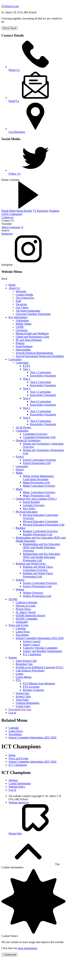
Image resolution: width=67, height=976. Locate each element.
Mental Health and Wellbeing (32, 333)
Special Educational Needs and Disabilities (40, 356)
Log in (12, 712)
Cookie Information (20, 783)
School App (22, 693)
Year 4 (26, 398)
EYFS (26, 365)
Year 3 (26, 388)
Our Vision (22, 307)
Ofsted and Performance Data (32, 336)
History (20, 469)
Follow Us (15, 173)
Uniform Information (27, 702)
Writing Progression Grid (37, 595)
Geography (22, 466)
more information (27, 948)
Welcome (21, 291)
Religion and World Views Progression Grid (38, 575)
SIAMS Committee (27, 618)
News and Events (18, 625)
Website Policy (17, 786)
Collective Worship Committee (40, 647)
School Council (31, 641)
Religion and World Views (31, 563)
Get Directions (17, 131)
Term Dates (22, 699)
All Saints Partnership (28, 310)
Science (20, 579)
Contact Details (24, 294)
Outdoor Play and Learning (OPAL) (36, 498)
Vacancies (21, 304)
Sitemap (13, 780)
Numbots (54, 210)
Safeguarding (23, 349)
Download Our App (20, 709)
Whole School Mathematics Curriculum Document (38, 477)
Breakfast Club (24, 664)
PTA (18, 680)
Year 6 (26, 417)
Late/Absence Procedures (30, 670)
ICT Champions (32, 654)
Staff (18, 301)
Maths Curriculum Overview (39, 485)
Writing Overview (33, 592)
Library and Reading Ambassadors (42, 651)
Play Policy (29, 508)
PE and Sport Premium (29, 339)
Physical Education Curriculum (40, 521)
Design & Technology (28, 440)
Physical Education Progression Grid (43, 524)
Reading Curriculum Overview (40, 531)
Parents (13, 657)
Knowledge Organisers (43, 375)
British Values (23, 323)
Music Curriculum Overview (39, 492)
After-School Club (26, 660)
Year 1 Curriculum (40, 372)
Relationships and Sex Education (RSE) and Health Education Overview (41, 547)
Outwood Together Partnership (33, 313)
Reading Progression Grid (37, 534)
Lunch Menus (23, 677)
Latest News (23, 631)
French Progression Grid (37, 463)
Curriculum (15, 359)
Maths (19, 472)
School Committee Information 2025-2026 (40, 638)
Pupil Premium (24, 346)
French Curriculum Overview (39, 459)
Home (12, 284)
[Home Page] (10, 6)
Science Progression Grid (37, 586)
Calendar (21, 628)
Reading (20, 527)
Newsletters (22, 634)
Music (19, 489)
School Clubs (23, 696)
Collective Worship (26, 602)
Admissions (22, 320)
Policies (20, 343)
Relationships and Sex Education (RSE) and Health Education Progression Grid (41, 557)
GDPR (20, 326)
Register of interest (33, 689)
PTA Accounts (31, 686)
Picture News (23, 608)
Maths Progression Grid (36, 482)
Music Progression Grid (36, 495)
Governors (22, 330)
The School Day (25, 297)
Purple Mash (8, 210)
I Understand (9, 954)
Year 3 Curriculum (40, 391)
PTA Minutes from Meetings (39, 683)
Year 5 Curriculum (40, 411)
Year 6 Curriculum (40, 420)
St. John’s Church (26, 612)
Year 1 (26, 369)
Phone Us (14, 69)
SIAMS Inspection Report (30, 615)
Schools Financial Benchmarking (34, 352)
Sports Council (31, 644)
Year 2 (26, 378)
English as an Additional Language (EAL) (39, 667)
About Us (14, 288)
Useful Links (23, 706)
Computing (22, 430)
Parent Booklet (31, 501)
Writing (20, 589)
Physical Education (26, 511)
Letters (19, 673)
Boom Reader (24, 210)
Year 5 (26, 407)
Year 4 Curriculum (40, 401)
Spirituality (22, 621)
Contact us (7, 217)
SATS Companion (11, 214)
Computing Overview (35, 433)
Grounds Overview (34, 505)
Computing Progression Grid (39, 437)
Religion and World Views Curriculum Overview (38, 568)
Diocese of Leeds (25, 605)
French (20, 456)
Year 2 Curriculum (40, 382)
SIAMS (13, 599)
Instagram (7, 233)
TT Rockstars (40, 210)
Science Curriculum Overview (40, 583)
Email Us (14, 100)
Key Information (18, 317)
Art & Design (23, 427)
